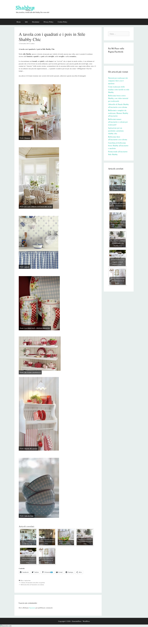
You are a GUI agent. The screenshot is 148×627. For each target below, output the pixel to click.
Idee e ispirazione (26, 580)
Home (19, 22)
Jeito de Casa (28, 516)
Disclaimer (35, 22)
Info (26, 22)
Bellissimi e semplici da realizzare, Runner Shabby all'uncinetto (118, 113)
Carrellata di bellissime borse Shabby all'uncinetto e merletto (118, 146)
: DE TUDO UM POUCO (32, 372)
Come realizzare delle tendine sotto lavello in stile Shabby (118, 89)
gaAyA (26, 267)
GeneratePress (76, 621)
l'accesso (32, 608)
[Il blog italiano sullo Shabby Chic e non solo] (33, 9)
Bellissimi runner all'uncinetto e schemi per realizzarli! (118, 122)
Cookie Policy (62, 22)
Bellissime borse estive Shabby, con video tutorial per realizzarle (118, 98)
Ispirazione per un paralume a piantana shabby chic (116, 131)
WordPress (86, 621)
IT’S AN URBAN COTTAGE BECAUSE (38, 206)
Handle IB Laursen (30, 448)
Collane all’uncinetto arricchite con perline (33, 583)
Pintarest (27, 138)
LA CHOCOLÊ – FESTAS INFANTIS (37, 328)
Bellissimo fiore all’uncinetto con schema (32, 585)
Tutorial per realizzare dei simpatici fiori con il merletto (118, 81)
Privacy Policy (48, 22)
